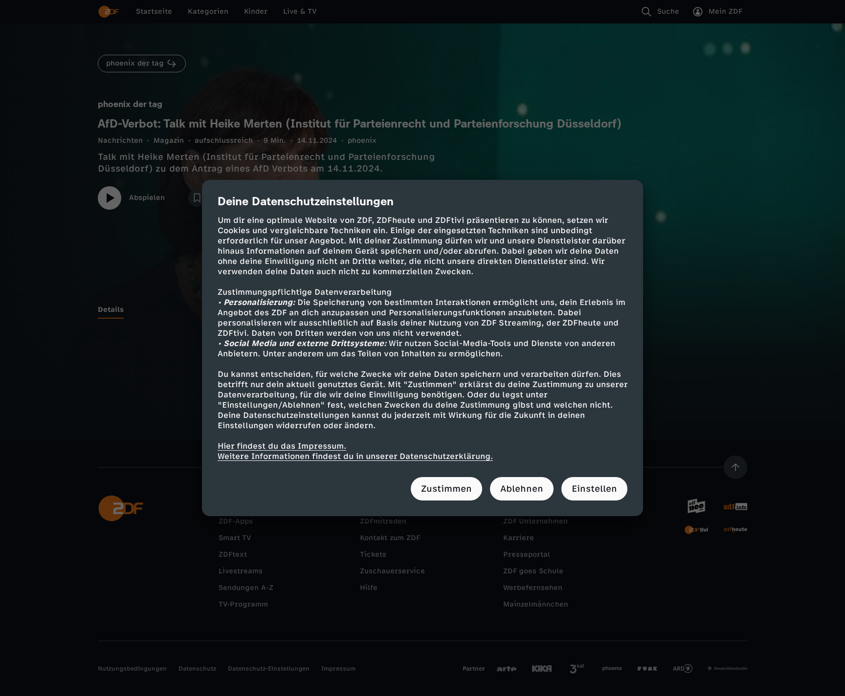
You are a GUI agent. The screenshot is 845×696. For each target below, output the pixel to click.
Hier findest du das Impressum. (282, 446)
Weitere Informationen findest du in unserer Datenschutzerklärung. (355, 456)
